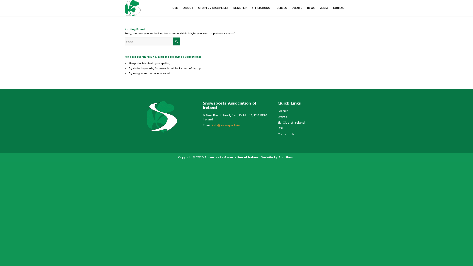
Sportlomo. (287, 157)
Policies (283, 111)
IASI (280, 128)
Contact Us (286, 134)
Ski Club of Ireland (291, 123)
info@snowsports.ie (226, 125)
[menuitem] (174, 8)
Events (282, 117)
